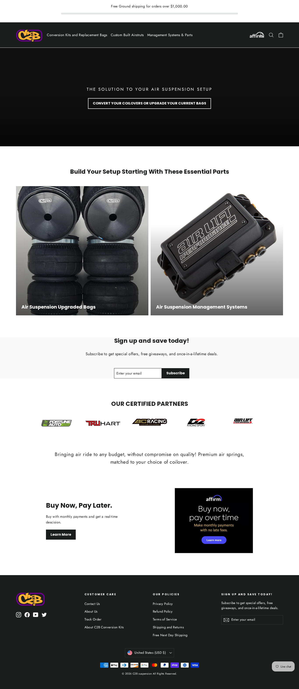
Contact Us (92, 603)
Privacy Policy (163, 603)
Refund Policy (162, 611)
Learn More (61, 534)
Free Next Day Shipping (170, 635)
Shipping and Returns (168, 627)
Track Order (93, 619)
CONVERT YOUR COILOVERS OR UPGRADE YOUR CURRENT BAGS (149, 103)
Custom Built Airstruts (127, 34)
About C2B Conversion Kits (104, 627)
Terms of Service (165, 619)
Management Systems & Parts (169, 34)
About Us (91, 611)
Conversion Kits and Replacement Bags (77, 34)
